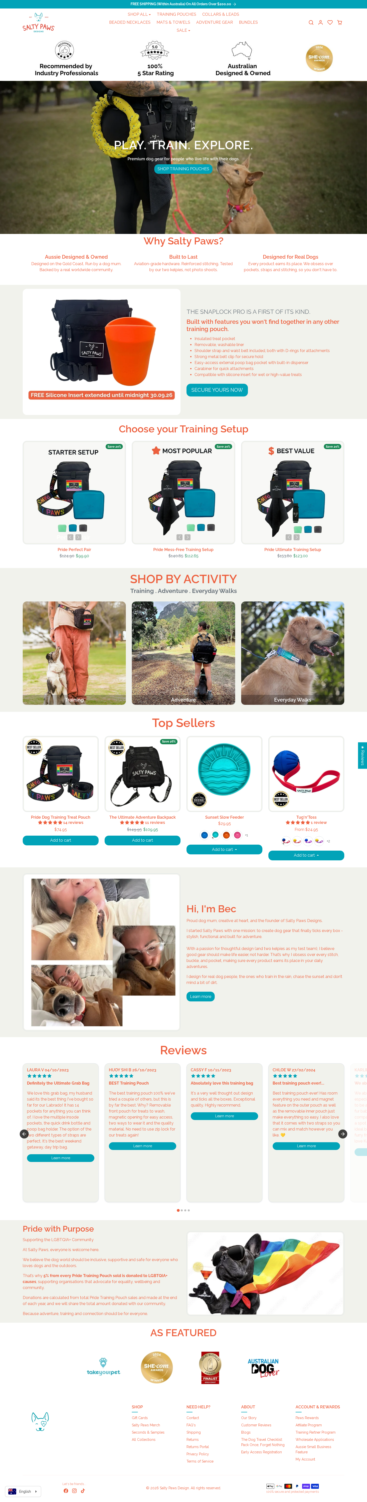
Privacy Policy (197, 1454)
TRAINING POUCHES (176, 14)
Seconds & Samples (148, 1432)
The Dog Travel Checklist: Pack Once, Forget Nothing (263, 1442)
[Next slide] (343, 493)
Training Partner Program (316, 1432)
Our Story (249, 1418)
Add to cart (60, 840)
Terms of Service (199, 1461)
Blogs (246, 1432)
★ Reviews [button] (362, 755)
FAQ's (191, 1425)
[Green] (215, 835)
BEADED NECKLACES (130, 22)
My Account (305, 1459)
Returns (192, 1440)
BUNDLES (248, 22)
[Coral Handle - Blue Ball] (286, 841)
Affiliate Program (309, 1425)
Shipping (193, 1432)
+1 (246, 835)
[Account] (320, 22)
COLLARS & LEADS (220, 14)
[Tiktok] (83, 1490)
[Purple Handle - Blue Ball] (308, 841)
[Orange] (226, 835)
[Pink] (237, 835)
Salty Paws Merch (146, 1425)
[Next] (78, 537)
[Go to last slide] (24, 1133)
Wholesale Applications (315, 1440)
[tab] (178, 1210)
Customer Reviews (256, 1425)
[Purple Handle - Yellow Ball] (319, 841)
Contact (192, 1418)
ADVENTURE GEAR (214, 22)
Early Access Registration (261, 1452)
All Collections (144, 1440)
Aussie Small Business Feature (313, 1449)
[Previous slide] (23, 493)
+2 (328, 841)
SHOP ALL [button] (138, 14)
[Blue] (204, 835)
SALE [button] (182, 30)
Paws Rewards (307, 1418)
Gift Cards (140, 1418)
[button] (311, 22)
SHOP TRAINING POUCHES (183, 169)
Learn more (200, 996)
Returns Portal (197, 1447)
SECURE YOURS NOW (217, 390)
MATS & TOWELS (173, 22)
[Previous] (70, 537)
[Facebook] (66, 1490)
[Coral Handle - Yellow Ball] (297, 841)
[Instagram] (74, 1490)
